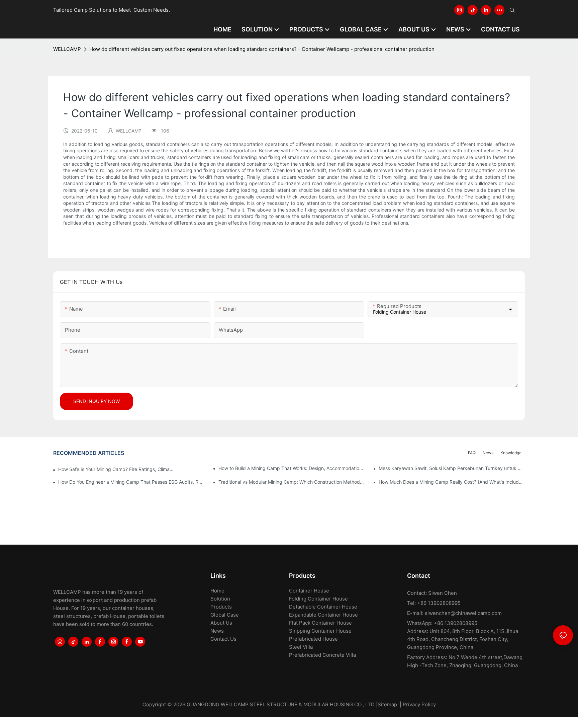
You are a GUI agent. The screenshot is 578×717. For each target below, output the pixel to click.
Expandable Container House (323, 615)
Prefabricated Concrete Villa (322, 655)
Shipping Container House (320, 631)
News (488, 452)
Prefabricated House (313, 639)
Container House (309, 590)
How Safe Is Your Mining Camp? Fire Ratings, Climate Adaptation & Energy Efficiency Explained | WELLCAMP (116, 469)
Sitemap (387, 704)
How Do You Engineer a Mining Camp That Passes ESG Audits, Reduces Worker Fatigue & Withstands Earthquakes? (131, 482)
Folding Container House (318, 598)
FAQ (472, 452)
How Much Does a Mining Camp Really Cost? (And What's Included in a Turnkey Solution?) (452, 482)
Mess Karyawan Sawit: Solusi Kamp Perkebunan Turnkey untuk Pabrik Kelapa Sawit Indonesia (452, 468)
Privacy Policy (419, 704)
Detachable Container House (323, 607)
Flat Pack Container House (320, 623)
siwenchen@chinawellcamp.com (463, 613)
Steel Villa (301, 647)
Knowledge (510, 452)
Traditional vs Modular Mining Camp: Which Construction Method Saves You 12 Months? (291, 482)
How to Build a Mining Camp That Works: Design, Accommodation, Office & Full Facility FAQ (291, 468)
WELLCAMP (67, 49)
